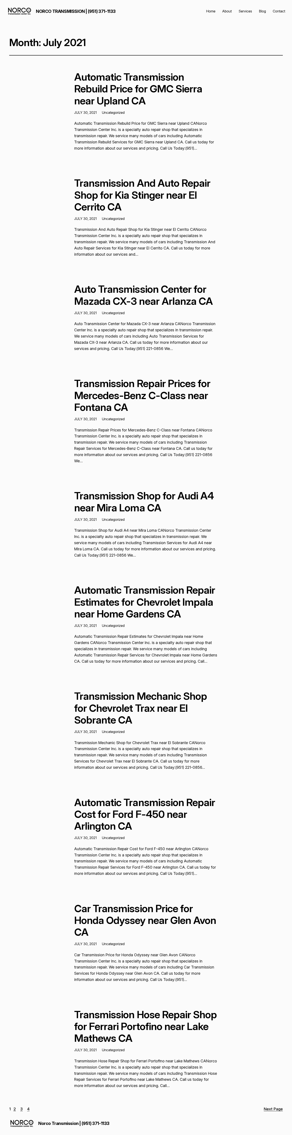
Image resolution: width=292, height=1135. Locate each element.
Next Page (273, 1109)
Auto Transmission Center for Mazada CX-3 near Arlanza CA (143, 295)
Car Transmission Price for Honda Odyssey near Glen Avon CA (145, 920)
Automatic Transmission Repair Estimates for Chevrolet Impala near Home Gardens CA (144, 602)
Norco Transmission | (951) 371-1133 (76, 11)
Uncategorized (113, 112)
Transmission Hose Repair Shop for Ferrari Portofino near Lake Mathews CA (145, 1026)
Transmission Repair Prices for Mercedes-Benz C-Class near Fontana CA (142, 395)
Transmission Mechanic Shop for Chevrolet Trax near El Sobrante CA (140, 708)
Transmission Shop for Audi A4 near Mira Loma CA (144, 501)
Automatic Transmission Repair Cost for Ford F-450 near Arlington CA (144, 814)
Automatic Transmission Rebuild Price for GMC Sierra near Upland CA (138, 89)
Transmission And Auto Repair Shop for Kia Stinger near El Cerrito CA (142, 195)
